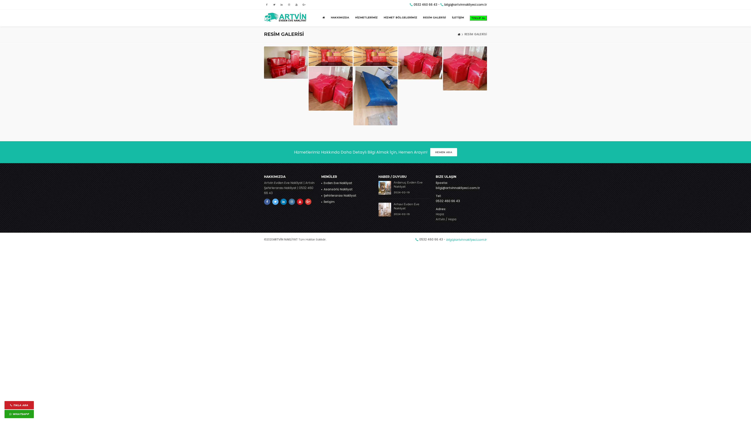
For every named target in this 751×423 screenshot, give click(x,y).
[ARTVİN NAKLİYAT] (286, 17)
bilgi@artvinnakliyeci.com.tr (465, 5)
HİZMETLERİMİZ (366, 17)
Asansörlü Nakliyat (338, 189)
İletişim (329, 202)
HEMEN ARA (443, 152)
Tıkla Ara (20, 405)
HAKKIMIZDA (340, 17)
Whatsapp (20, 414)
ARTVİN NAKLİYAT (285, 239)
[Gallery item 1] (286, 62)
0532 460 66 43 (425, 5)
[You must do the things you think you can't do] (384, 188)
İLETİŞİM (458, 17)
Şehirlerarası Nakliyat (340, 195)
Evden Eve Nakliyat (338, 183)
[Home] (459, 34)
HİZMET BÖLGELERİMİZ (400, 17)
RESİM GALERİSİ (434, 17)
